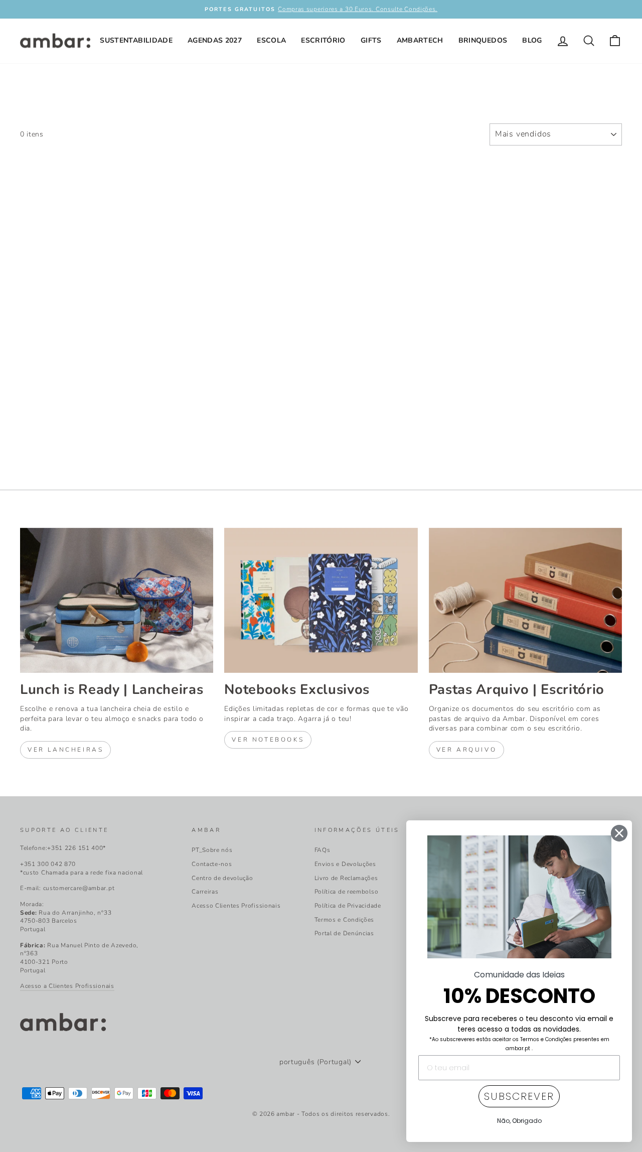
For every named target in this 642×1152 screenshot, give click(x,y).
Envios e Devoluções (345, 864)
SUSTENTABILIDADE (136, 40)
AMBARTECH (420, 40)
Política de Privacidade (347, 906)
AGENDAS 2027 (215, 40)
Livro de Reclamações (346, 878)
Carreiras (205, 892)
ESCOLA (271, 40)
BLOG (532, 40)
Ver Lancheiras (65, 750)
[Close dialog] (619, 833)
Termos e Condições (344, 920)
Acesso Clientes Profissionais (236, 906)
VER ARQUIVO (466, 750)
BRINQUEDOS (483, 40)
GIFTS (371, 40)
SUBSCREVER (519, 1096)
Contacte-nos (212, 864)
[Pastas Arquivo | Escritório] (525, 600)
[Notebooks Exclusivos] (320, 600)
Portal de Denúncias (344, 933)
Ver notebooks (268, 740)
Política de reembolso (346, 892)
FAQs (322, 850)
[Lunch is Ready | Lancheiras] (116, 600)
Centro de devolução (222, 878)
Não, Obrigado (519, 1120)
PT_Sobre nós (212, 850)
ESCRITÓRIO (323, 40)
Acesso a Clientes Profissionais (67, 986)
